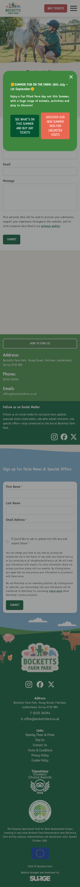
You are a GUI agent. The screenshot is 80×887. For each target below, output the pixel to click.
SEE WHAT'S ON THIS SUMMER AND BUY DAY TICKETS (24, 126)
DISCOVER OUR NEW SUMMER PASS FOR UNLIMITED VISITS (55, 126)
